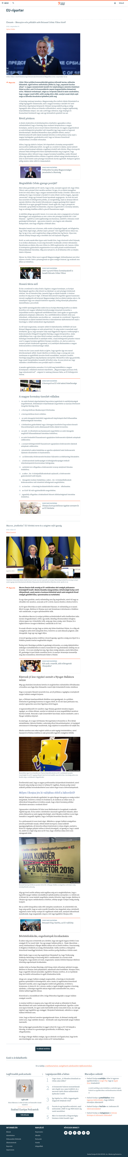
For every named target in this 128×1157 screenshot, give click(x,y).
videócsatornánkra (93, 1109)
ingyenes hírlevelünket (95, 1100)
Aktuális (37, 1135)
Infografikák (39, 1146)
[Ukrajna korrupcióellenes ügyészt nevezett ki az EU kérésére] (30, 508)
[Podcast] (83, 1133)
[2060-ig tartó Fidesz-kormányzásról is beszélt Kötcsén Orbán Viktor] (30, 273)
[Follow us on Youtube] (66, 1133)
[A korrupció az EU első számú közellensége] (30, 385)
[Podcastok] (115, 3)
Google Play (103, 1081)
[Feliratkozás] (88, 1133)
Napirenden (39, 1132)
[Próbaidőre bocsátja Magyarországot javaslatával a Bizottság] (30, 172)
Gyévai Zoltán (10, 29)
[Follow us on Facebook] (70, 1133)
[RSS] (79, 1133)
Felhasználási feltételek (13, 1139)
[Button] (10, 83)
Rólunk (8, 1132)
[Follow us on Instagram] (74, 1133)
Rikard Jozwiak (11, 532)
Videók (37, 1143)
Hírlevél (121, 3)
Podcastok (38, 1139)
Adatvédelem (10, 1135)
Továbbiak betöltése (43, 1049)
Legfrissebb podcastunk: (18, 1074)
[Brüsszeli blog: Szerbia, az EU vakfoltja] (30, 925)
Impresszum (10, 1150)
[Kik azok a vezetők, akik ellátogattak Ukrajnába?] (30, 666)
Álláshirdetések (11, 1143)
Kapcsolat (9, 1146)
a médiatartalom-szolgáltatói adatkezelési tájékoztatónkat (68, 1066)
